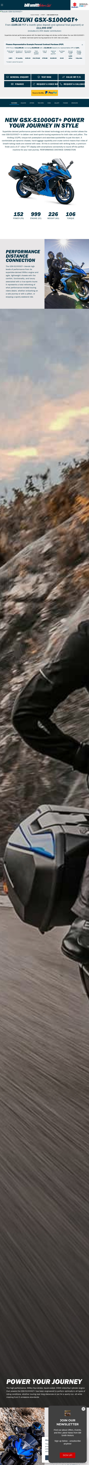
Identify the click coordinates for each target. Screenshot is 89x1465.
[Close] (83, 1409)
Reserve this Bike (38, 93)
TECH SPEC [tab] (41, 103)
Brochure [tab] (75, 103)
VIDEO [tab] (49, 103)
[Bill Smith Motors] (37, 4)
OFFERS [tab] (32, 103)
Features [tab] (14, 103)
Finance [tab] (65, 103)
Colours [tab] (23, 103)
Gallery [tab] (56, 103)
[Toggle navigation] (2, 5)
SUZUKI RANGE (35, 15)
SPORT (43, 15)
